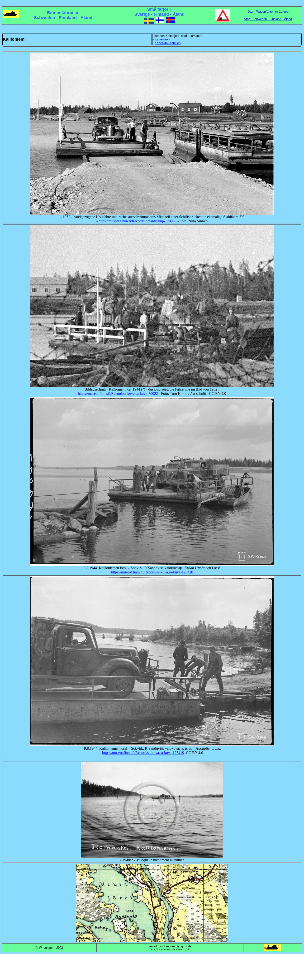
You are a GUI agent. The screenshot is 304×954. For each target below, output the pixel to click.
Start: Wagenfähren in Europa (268, 11)
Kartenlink (161, 39)
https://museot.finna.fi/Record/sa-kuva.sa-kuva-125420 (152, 572)
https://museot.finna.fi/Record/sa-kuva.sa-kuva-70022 (118, 393)
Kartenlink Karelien (167, 43)
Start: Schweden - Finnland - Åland (268, 19)
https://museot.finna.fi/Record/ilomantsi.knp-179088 (137, 221)
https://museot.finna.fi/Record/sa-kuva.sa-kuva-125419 (143, 753)
